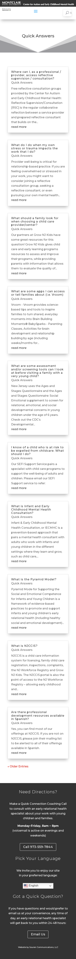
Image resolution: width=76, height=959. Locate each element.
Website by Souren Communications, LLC (38, 947)
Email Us (38, 934)
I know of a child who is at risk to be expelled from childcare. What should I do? (37, 451)
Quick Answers (22, 82)
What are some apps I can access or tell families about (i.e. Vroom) (38, 293)
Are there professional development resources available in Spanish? (37, 715)
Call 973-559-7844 (38, 847)
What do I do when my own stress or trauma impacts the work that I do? (34, 148)
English (33, 885)
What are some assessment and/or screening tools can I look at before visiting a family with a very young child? (37, 371)
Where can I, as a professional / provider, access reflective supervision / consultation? (36, 75)
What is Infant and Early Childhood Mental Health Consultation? (31, 510)
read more (19, 127)
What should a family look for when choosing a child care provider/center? (35, 221)
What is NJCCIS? (24, 646)
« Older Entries (18, 766)
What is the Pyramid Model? (34, 579)
